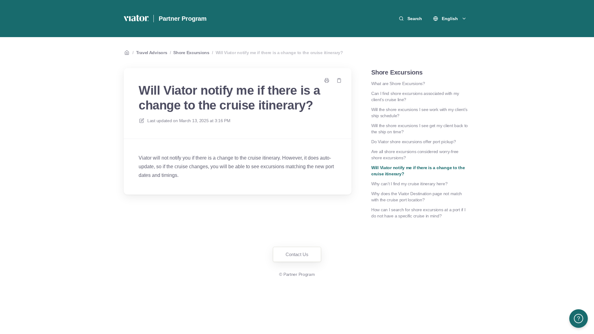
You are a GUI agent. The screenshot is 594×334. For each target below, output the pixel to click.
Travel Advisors (151, 52)
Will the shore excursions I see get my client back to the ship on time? (419, 128)
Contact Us (297, 254)
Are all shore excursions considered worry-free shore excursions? (414, 154)
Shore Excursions (191, 52)
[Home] (136, 18)
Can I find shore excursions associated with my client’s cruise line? (415, 96)
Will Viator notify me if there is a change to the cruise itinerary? (279, 52)
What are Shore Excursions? (398, 83)
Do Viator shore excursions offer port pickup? (413, 141)
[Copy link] (339, 80)
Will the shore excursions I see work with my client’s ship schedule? (419, 112)
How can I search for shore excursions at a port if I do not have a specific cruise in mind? (418, 212)
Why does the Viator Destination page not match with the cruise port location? (416, 196)
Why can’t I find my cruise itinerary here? (409, 183)
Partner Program (183, 18)
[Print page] (327, 80)
